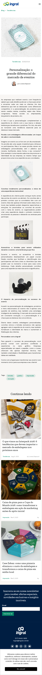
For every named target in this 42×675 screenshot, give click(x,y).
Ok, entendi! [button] (21, 669)
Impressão (6, 517)
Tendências (11, 10)
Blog (2, 10)
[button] (39, 4)
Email (4, 605)
